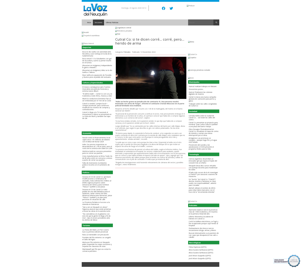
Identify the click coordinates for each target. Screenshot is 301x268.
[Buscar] (216, 22)
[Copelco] (203, 58)
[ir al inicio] (95, 10)
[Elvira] (203, 42)
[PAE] (150, 34)
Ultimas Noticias (112, 22)
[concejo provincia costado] (203, 70)
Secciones (98, 22)
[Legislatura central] (150, 28)
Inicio (89, 22)
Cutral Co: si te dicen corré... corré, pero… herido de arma (149, 41)
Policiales (127, 52)
